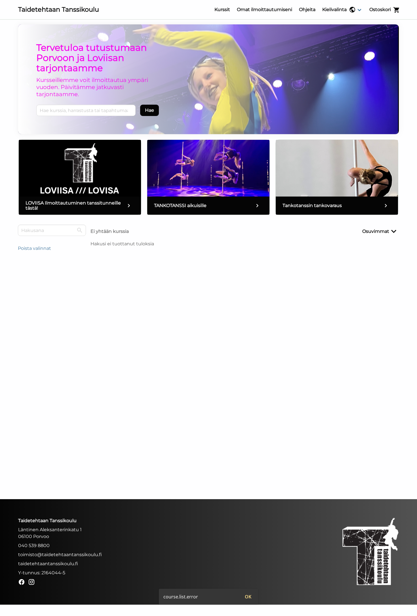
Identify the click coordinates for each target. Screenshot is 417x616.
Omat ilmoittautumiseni (264, 9)
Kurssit (222, 9)
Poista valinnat (34, 248)
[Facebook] (23, 583)
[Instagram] (33, 583)
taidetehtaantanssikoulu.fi (48, 563)
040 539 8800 (34, 545)
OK (248, 597)
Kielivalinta (334, 9)
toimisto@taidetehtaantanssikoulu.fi (60, 554)
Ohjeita (307, 9)
